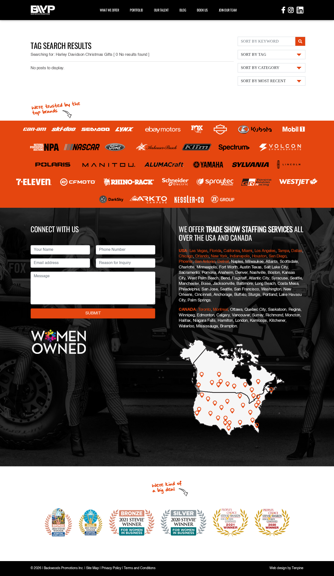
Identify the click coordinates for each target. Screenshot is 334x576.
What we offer (109, 9)
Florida (215, 251)
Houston (259, 256)
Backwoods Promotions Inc (63, 568)
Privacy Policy (111, 568)
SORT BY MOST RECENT (263, 81)
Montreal (220, 310)
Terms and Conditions (139, 568)
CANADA (187, 310)
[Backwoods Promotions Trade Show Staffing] (43, 9)
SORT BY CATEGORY (260, 68)
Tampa (283, 251)
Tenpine (297, 568)
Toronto (204, 310)
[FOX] (197, 129)
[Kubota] (255, 129)
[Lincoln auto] (289, 165)
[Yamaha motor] (208, 165)
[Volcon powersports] (280, 147)
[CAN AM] (34, 129)
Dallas (296, 251)
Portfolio (136, 9)
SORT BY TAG (253, 54)
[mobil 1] (293, 129)
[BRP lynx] (124, 129)
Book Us (202, 9)
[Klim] (196, 147)
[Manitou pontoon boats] (109, 165)
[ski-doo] (63, 129)
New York (219, 256)
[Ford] (115, 147)
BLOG (182, 9)
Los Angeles (265, 251)
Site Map (92, 568)
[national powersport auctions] (44, 147)
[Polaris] (53, 165)
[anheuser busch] (156, 147)
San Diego (278, 256)
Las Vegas (198, 251)
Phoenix (186, 262)
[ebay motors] (162, 129)
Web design (278, 568)
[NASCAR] (82, 147)
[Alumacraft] (165, 165)
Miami (247, 251)
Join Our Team (228, 9)
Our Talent (161, 9)
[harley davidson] (220, 129)
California (231, 251)
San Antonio (205, 262)
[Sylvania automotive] (250, 165)
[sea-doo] (95, 129)
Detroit (223, 262)
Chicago (186, 256)
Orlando (202, 256)
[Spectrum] (234, 147)
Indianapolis (240, 256)
